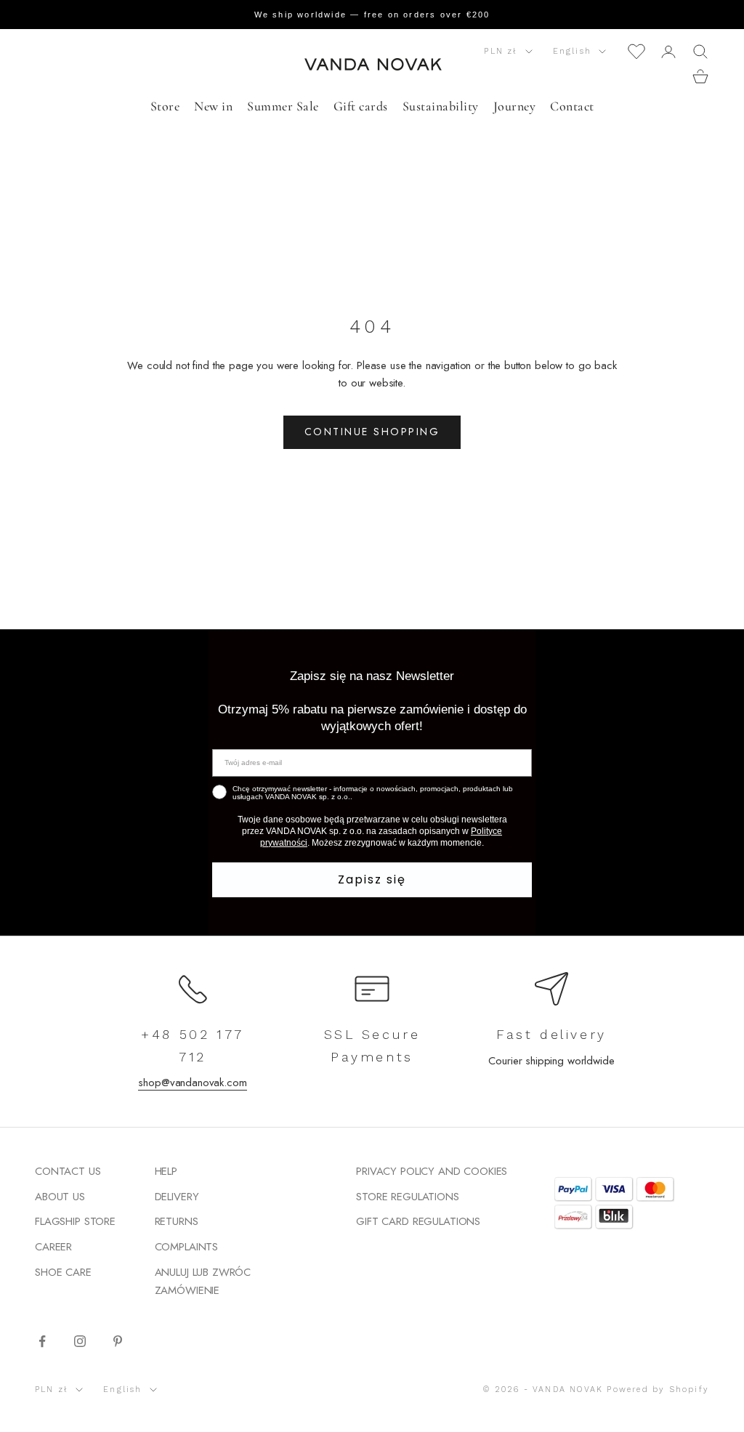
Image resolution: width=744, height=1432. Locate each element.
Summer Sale (283, 106)
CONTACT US (68, 1171)
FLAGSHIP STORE (75, 1221)
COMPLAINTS (187, 1247)
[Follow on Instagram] (80, 1341)
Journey (514, 106)
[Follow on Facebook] (42, 1341)
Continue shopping (372, 431)
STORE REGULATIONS (407, 1197)
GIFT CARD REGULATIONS (418, 1221)
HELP (166, 1171)
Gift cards (360, 106)
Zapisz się (372, 879)
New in (213, 106)
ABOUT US (60, 1197)
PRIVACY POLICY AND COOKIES (431, 1171)
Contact (572, 106)
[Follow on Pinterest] (117, 1341)
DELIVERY (177, 1197)
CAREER (53, 1247)
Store (165, 106)
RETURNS (176, 1221)
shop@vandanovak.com (192, 1083)
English (572, 51)
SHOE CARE (63, 1272)
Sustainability (441, 106)
